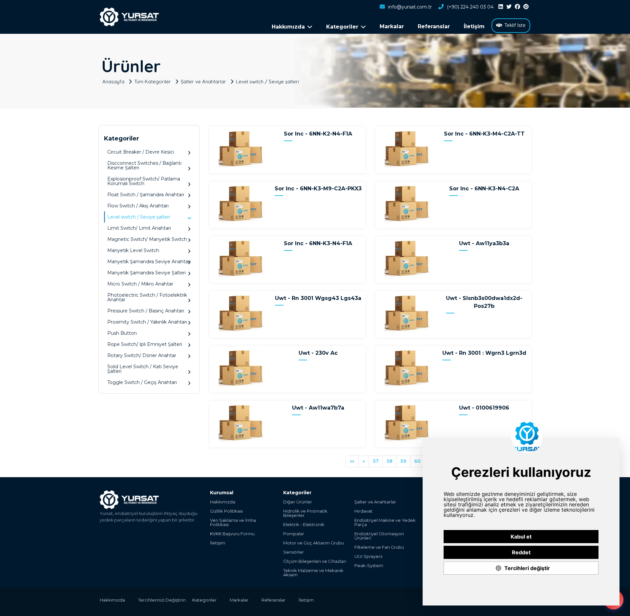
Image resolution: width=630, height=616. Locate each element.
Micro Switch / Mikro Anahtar (140, 284)
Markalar (392, 26)
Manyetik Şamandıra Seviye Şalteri (146, 273)
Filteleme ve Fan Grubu (379, 547)
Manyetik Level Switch (133, 250)
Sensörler (293, 552)
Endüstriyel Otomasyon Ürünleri (379, 536)
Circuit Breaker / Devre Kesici (140, 152)
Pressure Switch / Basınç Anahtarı (145, 311)
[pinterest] (526, 7)
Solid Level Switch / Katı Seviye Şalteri (142, 369)
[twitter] (509, 7)
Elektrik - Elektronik (304, 524)
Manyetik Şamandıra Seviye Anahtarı (149, 262)
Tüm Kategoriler (152, 81)
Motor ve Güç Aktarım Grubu (313, 543)
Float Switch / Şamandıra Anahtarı (145, 195)
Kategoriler (204, 600)
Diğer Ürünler (297, 502)
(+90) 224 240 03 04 (470, 7)
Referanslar (434, 26)
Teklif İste (515, 25)
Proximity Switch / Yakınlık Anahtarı (147, 322)
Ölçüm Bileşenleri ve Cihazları (314, 561)
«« (352, 461)
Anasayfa (113, 81)
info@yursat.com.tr (410, 7)
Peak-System (368, 565)
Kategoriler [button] (342, 27)
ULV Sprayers (368, 556)
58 (389, 461)
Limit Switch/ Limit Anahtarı (139, 228)
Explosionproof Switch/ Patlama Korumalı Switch (143, 181)
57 (376, 461)
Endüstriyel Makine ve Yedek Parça (385, 522)
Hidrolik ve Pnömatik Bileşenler (305, 513)
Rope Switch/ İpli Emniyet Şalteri (144, 344)
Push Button (122, 333)
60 (417, 461)
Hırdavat (363, 511)
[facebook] (517, 7)
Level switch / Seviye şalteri (267, 81)
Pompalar (293, 534)
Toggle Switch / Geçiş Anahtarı (142, 382)
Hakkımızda (222, 502)
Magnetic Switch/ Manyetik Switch (147, 239)
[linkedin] (500, 7)
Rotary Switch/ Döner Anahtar (141, 355)
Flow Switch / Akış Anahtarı (138, 206)
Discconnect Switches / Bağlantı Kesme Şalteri (144, 165)
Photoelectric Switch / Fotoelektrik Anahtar (147, 297)
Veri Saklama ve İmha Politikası (233, 522)
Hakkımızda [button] (288, 27)
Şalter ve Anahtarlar (203, 81)
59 (403, 461)
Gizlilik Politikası (226, 511)
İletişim (474, 26)
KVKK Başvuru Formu (232, 534)
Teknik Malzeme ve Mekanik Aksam (313, 572)
